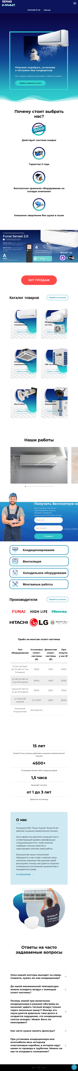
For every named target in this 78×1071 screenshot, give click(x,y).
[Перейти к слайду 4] (30, 486)
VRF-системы (51, 364)
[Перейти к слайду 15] (49, 486)
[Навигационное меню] (74, 3)
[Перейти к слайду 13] (45, 486)
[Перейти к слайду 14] (47, 486)
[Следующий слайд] (74, 465)
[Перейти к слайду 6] (33, 486)
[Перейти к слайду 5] (32, 486)
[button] (30, 83)
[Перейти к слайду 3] (28, 486)
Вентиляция (19, 404)
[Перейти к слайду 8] (37, 486)
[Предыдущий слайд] (4, 465)
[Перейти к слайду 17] (52, 486)
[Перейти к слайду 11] (42, 486)
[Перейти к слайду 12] (44, 486)
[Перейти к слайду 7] (35, 486)
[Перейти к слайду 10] (40, 486)
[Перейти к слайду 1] (25, 486)
